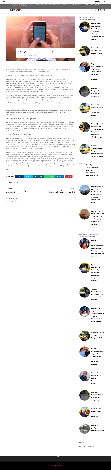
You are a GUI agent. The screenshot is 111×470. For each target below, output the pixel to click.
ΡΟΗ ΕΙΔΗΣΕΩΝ (32, 10)
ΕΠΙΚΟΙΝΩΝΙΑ (64, 10)
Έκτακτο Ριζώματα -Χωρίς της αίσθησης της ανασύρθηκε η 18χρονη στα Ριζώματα (97, 110)
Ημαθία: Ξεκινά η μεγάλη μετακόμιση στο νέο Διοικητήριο (97, 428)
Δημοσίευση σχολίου (12, 201)
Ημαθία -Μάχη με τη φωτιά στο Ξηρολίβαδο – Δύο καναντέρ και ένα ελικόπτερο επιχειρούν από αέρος (97, 194)
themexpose (58, 466)
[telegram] (98, 10)
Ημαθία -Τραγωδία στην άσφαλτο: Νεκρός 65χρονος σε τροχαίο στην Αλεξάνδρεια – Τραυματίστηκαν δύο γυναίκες (97, 31)
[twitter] (93, 10)
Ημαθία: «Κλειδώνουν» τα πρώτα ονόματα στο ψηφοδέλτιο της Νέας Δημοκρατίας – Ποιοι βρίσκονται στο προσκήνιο (97, 248)
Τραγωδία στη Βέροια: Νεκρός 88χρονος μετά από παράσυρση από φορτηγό (97, 294)
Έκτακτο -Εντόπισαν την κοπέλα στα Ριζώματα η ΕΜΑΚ (97, 50)
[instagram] (91, 10)
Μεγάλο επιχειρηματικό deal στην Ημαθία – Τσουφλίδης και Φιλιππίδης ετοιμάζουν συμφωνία (97, 71)
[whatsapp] (95, 10)
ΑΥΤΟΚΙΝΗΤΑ (55, 10)
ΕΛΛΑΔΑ (47, 10)
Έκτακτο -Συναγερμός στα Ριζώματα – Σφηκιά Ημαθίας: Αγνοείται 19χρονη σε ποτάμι (97, 151)
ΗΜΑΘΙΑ (40, 10)
